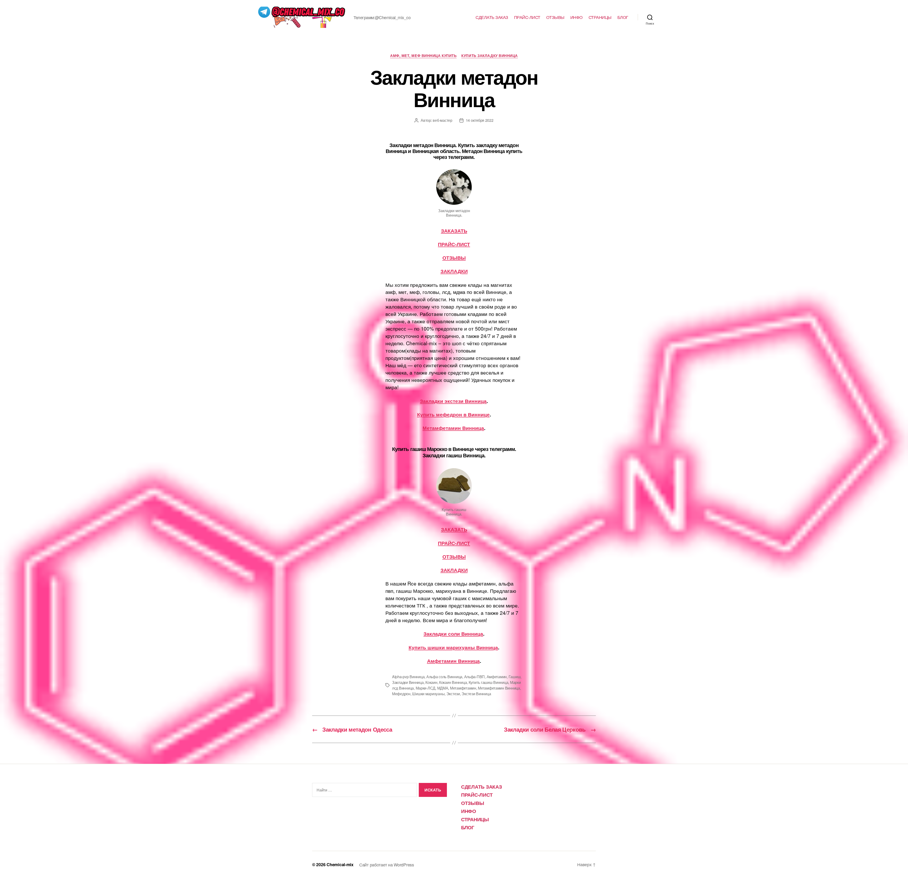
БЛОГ (622, 17)
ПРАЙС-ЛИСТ (527, 17)
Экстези (453, 693)
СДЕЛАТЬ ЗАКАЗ (492, 17)
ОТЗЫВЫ (555, 17)
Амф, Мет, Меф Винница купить (423, 55)
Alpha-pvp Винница (408, 676)
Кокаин (431, 682)
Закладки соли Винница (453, 633)
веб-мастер (442, 120)
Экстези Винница (476, 693)
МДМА (442, 688)
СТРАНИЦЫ (600, 17)
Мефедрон (401, 693)
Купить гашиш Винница (488, 682)
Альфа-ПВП (474, 676)
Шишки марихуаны (428, 693)
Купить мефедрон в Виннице (453, 414)
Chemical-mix (340, 864)
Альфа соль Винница (444, 676)
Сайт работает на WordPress (386, 864)
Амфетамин (497, 676)
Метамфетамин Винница (453, 427)
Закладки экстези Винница (453, 400)
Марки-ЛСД (426, 688)
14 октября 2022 (479, 120)
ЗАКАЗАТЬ (454, 230)
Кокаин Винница (453, 682)
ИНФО (576, 17)
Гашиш (515, 676)
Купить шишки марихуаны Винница (453, 647)
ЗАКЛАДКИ (454, 271)
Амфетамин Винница (453, 660)
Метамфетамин (463, 688)
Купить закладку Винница (489, 55)
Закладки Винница (408, 682)
